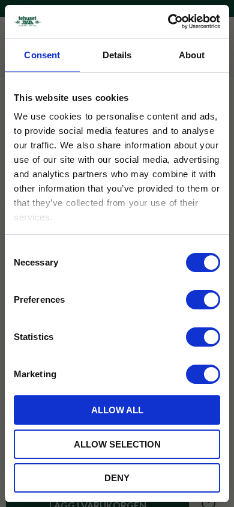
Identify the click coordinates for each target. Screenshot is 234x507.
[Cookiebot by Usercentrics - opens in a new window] (168, 21)
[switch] (203, 299)
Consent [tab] (42, 55)
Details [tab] (117, 55)
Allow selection (117, 444)
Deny (117, 478)
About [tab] (192, 55)
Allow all (117, 410)
